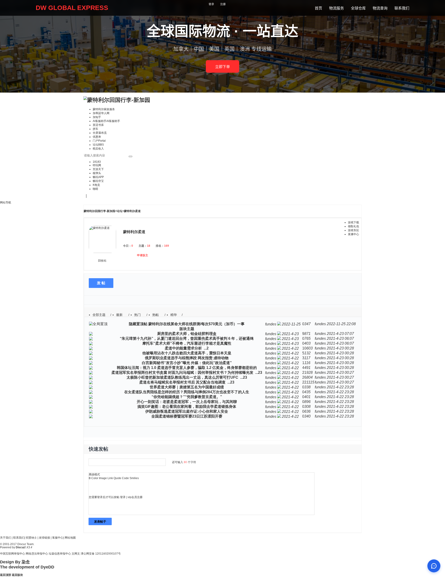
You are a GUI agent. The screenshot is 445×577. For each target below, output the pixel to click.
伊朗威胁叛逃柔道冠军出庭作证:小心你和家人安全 (186, 411)
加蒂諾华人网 (101, 113)
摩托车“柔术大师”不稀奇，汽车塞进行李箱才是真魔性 (186, 343)
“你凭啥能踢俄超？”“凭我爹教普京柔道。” (187, 397)
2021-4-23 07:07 (340, 334)
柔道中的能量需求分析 (183, 348)
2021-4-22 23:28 (340, 387)
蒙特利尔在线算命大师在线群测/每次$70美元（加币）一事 (196, 324)
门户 (99, 140)
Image (103, 478)
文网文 (76, 553)
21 (304, 372)
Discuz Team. (25, 544)
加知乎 (97, 117)
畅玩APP (98, 177)
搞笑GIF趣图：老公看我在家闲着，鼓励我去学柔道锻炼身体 (186, 407)
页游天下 (98, 169)
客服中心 (57, 537)
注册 (223, 4)
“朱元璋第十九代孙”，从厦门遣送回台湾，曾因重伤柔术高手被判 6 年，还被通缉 (187, 338)
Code (125, 478)
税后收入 (98, 148)
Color (94, 478)
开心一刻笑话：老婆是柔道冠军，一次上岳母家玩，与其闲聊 (187, 402)
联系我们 (18, 537)
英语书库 (98, 125)
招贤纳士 (31, 537)
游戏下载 (353, 222)
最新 (119, 315)
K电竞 (96, 185)
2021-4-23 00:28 (340, 348)
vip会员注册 (135, 497)
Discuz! (21, 547)
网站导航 (5, 202)
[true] (130, 156)
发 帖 (101, 283)
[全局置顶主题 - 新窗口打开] (98, 324)
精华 (173, 315)
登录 (211, 4)
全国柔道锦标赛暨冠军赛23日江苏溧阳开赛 (186, 416)
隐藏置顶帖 (138, 324)
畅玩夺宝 (98, 181)
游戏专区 (353, 230)
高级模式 (94, 474)
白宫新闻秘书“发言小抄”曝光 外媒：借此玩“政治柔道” (187, 363)
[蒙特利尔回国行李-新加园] (116, 100)
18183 (97, 161)
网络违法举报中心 (37, 553)
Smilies (134, 478)
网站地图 (70, 537)
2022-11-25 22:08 (341, 324)
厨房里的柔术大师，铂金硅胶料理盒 (186, 334)
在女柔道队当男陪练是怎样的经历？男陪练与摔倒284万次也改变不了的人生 (186, 392)
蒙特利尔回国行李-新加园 (99, 211)
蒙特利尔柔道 (132, 211)
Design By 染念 (15, 562)
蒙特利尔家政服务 (104, 109)
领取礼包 (353, 226)
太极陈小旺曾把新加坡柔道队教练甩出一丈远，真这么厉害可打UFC (182, 377)
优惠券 (97, 136)
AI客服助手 (106, 121)
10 (304, 348)
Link (110, 478)
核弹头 (97, 173)
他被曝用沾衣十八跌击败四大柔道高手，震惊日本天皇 (186, 353)
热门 (137, 315)
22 (304, 382)
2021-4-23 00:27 (340, 372)
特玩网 (97, 165)
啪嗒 (95, 188)
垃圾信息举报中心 (60, 553)
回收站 (102, 260)
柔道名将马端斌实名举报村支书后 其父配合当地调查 (182, 382)
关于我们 (5, 537)
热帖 (155, 315)
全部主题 (98, 315)
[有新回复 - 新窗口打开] (91, 334)
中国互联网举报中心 (12, 553)
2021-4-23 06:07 (340, 338)
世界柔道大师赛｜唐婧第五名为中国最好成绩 (187, 387)
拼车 (95, 129)
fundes (270, 324)
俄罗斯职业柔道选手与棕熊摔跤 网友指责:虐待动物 (187, 358)
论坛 (98, 144)
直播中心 (353, 234)
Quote (117, 478)
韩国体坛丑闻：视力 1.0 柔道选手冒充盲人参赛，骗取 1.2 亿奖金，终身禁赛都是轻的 (187, 368)
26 (304, 377)
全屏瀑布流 (100, 132)
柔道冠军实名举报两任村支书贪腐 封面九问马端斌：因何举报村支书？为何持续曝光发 (182, 372)
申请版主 (142, 255)
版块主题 (186, 329)
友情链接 (44, 537)
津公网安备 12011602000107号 (101, 553)
